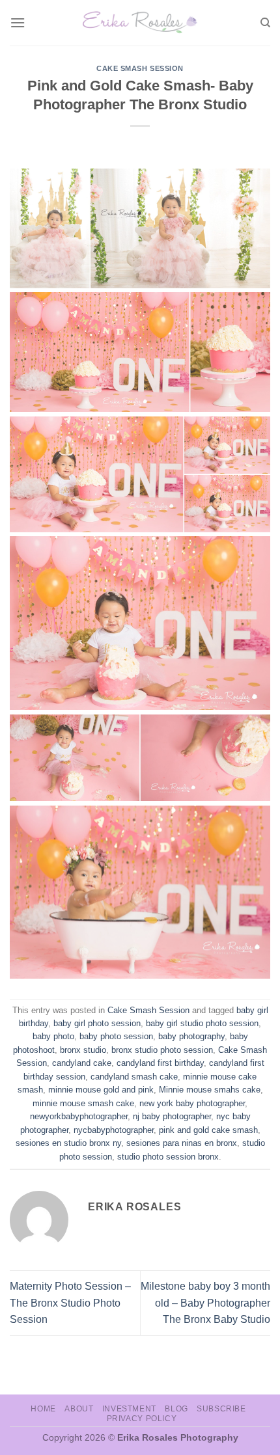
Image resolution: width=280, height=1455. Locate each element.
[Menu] (17, 22)
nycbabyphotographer (114, 1130)
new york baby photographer (192, 1103)
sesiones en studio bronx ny (68, 1143)
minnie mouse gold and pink (101, 1090)
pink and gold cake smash (208, 1130)
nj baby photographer (172, 1116)
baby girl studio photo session (202, 1023)
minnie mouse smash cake (83, 1103)
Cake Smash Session (140, 68)
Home (43, 1408)
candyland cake (81, 1063)
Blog (176, 1408)
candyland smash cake (134, 1076)
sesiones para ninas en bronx (181, 1143)
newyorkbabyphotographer (79, 1116)
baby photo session (116, 1036)
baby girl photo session (97, 1023)
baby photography (191, 1036)
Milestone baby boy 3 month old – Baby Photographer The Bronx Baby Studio (205, 1303)
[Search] (265, 22)
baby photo (53, 1036)
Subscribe (221, 1408)
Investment (129, 1408)
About (78, 1408)
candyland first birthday (160, 1063)
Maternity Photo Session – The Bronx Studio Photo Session (70, 1303)
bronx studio (83, 1050)
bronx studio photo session (162, 1050)
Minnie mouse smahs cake (209, 1090)
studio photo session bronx (168, 1157)
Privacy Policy (142, 1418)
